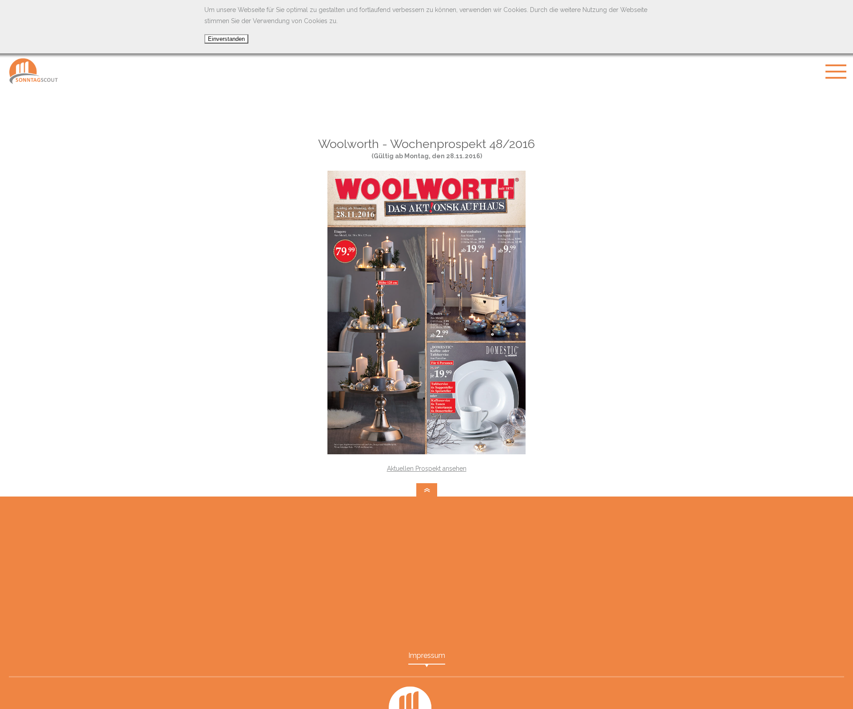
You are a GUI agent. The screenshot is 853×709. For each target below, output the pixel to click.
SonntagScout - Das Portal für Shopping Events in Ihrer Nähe (33, 71)
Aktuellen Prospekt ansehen (426, 468)
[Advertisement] (426, 111)
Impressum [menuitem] (426, 655)
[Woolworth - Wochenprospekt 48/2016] (426, 452)
